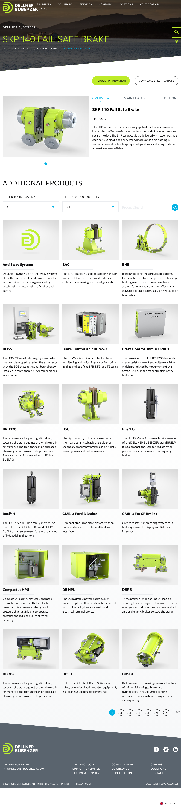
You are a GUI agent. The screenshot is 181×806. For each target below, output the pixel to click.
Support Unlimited (86, 768)
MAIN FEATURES (137, 98)
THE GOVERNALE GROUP (167, 784)
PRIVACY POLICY (83, 784)
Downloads (120, 768)
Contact (43, 8)
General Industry (45, 48)
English (168, 803)
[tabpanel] (46, 126)
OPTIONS (171, 98)
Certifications (150, 4)
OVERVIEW (101, 98)
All (8, 207)
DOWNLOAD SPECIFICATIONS (156, 80)
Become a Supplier (85, 772)
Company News (122, 764)
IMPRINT (65, 784)
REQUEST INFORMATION (111, 80)
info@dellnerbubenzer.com (23, 768)
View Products (83, 764)
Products (44, 4)
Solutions (65, 4)
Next (177, 712)
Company (105, 4)
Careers (156, 764)
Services (86, 4)
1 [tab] (45, 163)
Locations (125, 4)
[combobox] (167, 803)
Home (6, 48)
